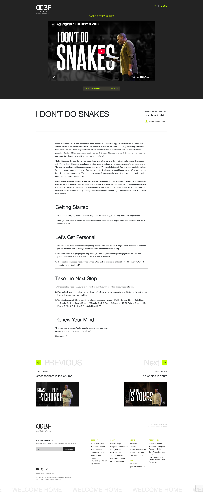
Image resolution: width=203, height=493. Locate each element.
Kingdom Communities (119, 447)
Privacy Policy (40, 473)
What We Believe (97, 444)
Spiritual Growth (116, 455)
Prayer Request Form (99, 461)
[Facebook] (42, 469)
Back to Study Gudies (101, 16)
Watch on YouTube (137, 452)
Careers (133, 447)
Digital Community (137, 455)
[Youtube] (37, 469)
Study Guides (115, 449)
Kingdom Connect (98, 447)
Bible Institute (115, 452)
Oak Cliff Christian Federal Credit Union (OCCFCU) (157, 459)
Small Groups (96, 449)
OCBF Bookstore (117, 461)
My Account (95, 464)
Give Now (133, 464)
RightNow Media (155, 444)
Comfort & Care (97, 452)
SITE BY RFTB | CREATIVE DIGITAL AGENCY (48, 479)
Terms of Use (50, 473)
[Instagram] (46, 469)
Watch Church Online (138, 449)
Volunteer (133, 444)
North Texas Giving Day (137, 467)
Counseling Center (117, 458)
